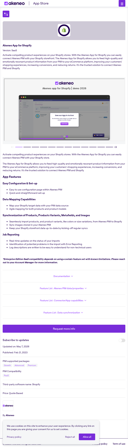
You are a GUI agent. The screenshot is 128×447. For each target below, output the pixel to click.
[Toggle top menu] (122, 3)
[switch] (122, 340)
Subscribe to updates (16, 340)
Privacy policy (14, 436)
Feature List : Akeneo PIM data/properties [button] (62, 288)
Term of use (119, 443)
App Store (40, 3)
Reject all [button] (70, 436)
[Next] (115, 147)
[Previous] (13, 147)
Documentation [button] (62, 276)
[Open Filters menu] (6, 14)
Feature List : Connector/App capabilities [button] (61, 300)
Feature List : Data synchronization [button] (62, 312)
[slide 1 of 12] (19, 147)
